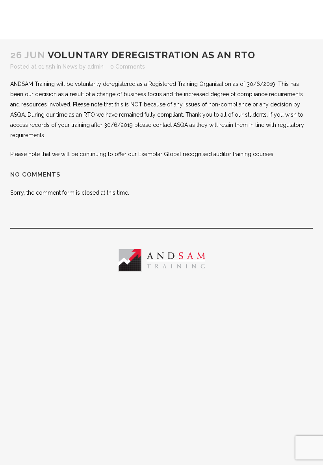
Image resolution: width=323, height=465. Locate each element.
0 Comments (127, 66)
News (70, 66)
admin (95, 66)
